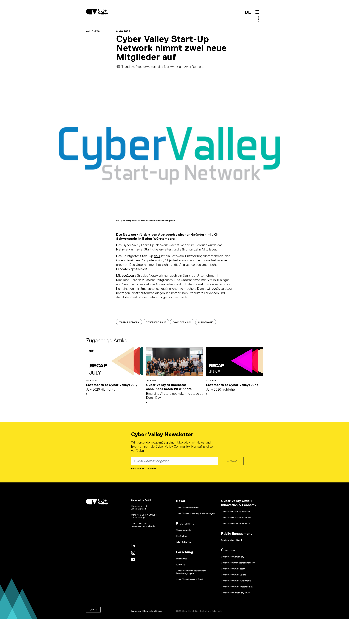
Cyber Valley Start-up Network (235, 511)
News (258, 19)
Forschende (181, 558)
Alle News (94, 31)
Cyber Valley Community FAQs (235, 593)
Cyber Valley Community (232, 557)
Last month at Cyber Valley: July (111, 385)
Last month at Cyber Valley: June (232, 385)
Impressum (136, 611)
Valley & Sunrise (184, 542)
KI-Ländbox (181, 536)
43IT (157, 256)
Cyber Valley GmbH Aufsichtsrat (236, 581)
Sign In (93, 610)
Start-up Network (129, 322)
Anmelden (232, 461)
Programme (185, 523)
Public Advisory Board (231, 540)
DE (248, 12)
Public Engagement (236, 533)
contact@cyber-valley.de (143, 526)
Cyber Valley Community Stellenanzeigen (195, 513)
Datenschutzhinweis (144, 468)
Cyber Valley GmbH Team (233, 569)
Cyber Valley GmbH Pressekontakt (237, 587)
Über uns (228, 550)
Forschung (184, 552)
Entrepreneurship (156, 322)
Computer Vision (182, 322)
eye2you (128, 275)
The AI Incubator (184, 530)
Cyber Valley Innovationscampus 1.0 (238, 563)
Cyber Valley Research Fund (189, 579)
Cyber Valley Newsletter (187, 507)
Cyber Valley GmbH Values (233, 575)
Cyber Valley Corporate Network (236, 517)
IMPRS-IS (180, 564)
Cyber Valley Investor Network (235, 523)
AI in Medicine (205, 322)
